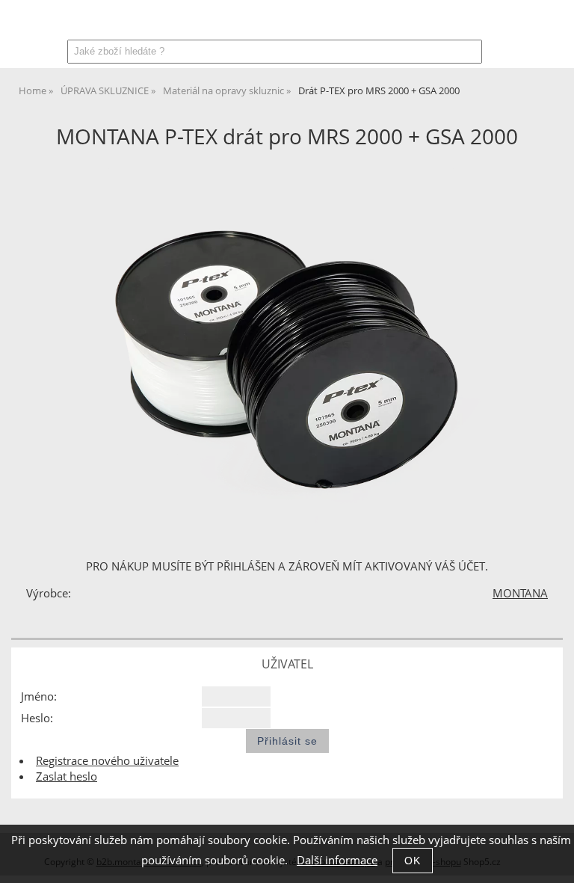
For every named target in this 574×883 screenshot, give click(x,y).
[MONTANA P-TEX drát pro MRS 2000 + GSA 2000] (287, 344)
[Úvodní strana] (58, 23)
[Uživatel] (475, 23)
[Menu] (18, 20)
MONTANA (520, 593)
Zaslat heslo (66, 776)
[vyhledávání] (512, 23)
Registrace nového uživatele (107, 761)
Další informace (337, 860)
